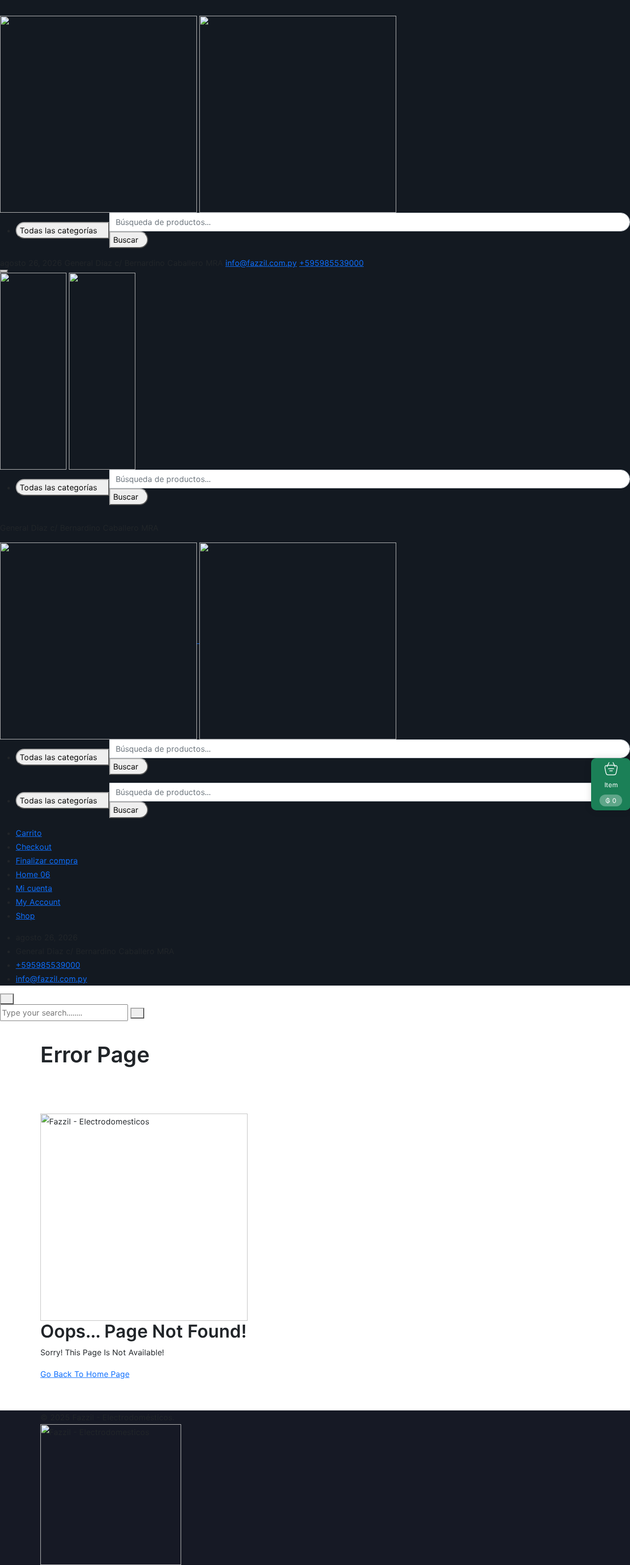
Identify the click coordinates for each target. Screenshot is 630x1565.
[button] (4, 271)
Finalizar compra (47, 860)
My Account (38, 902)
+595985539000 (331, 263)
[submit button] (137, 1013)
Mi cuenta (34, 888)
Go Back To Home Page (84, 1374)
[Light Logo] (297, 113)
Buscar (125, 240)
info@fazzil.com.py (261, 263)
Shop (25, 916)
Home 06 (33, 874)
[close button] (7, 998)
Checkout (34, 847)
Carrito (29, 833)
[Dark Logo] (98, 113)
